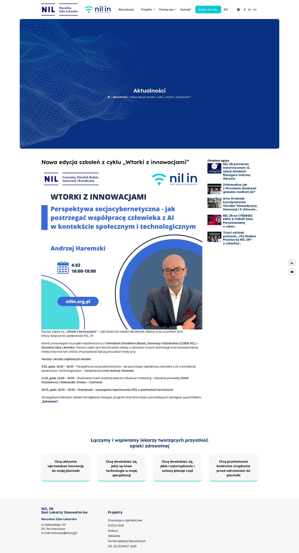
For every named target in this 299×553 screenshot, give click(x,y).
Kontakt (185, 9)
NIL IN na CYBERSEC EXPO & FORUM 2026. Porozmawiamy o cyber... (238, 221)
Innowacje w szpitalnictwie (125, 520)
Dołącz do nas (207, 9)
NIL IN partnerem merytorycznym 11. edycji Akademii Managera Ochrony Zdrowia (237, 171)
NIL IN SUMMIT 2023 (122, 546)
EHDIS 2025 (116, 525)
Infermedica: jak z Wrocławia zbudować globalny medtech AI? (239, 188)
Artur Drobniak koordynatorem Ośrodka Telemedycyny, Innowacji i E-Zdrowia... (240, 204)
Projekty (146, 9)
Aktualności (126, 9)
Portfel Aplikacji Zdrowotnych (127, 541)
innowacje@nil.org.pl (64, 533)
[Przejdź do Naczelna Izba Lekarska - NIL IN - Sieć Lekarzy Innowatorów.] (109, 97)
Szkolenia (114, 536)
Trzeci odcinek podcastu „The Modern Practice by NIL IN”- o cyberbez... (239, 238)
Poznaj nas (166, 9)
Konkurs (113, 530)
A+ (250, 9)
